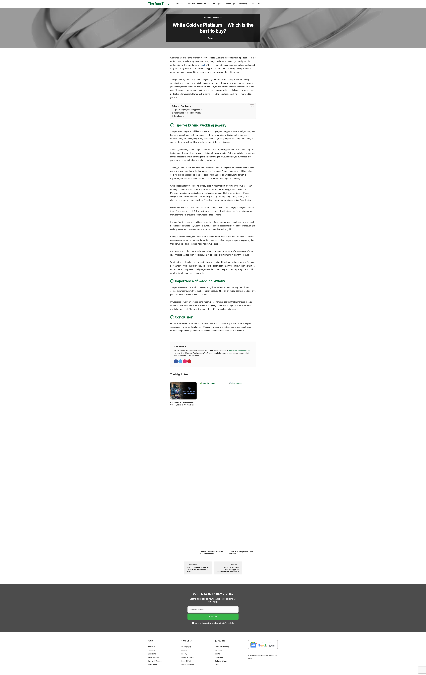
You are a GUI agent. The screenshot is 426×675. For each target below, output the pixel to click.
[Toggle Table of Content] (250, 106)
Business (179, 4)
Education (191, 4)
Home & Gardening (222, 647)
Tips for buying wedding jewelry (188, 109)
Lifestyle (217, 4)
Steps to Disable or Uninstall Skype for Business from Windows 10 (228, 569)
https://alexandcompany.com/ (240, 350)
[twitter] (180, 361)
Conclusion (179, 116)
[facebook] (176, 361)
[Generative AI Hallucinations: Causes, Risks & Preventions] (183, 390)
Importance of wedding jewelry (187, 113)
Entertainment (203, 4)
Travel (252, 4)
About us (151, 647)
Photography (186, 647)
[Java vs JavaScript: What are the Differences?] (213, 465)
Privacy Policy (230, 623)
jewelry (203, 65)
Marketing (243, 4)
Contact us (152, 650)
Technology (230, 4)
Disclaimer (152, 654)
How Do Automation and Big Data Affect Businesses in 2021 (198, 569)
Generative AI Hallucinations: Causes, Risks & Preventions (182, 404)
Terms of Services (155, 661)
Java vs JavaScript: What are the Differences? (211, 553)
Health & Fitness (187, 664)
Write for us (152, 664)
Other (259, 4)
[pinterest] (189, 361)
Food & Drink (186, 661)
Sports (184, 650)
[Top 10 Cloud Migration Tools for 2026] (242, 465)
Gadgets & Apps (221, 661)
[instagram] (185, 361)
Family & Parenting (188, 657)
